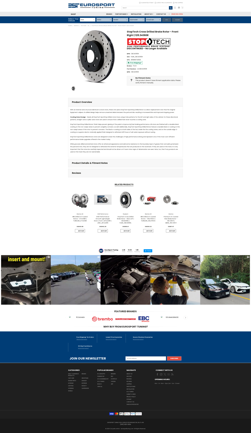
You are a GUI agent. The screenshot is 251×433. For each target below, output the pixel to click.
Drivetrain (85, 378)
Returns (129, 381)
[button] (179, 8)
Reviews (129, 379)
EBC (112, 376)
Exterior (70, 383)
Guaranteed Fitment (147, 3)
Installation (136, 14)
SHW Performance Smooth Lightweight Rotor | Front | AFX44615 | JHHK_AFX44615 (102, 220)
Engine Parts (72, 380)
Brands (109, 14)
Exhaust (84, 380)
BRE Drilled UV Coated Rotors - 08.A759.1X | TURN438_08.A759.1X (148, 219)
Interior (84, 383)
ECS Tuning (100, 381)
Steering (71, 388)
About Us (148, 14)
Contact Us (161, 14)
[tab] (125, 102)
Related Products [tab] (124, 184)
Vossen (113, 381)
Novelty (84, 386)
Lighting (70, 386)
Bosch (99, 384)
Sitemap (129, 399)
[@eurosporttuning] (101, 251)
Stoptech (114, 379)
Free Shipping (179, 3)
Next (185, 318)
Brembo (113, 374)
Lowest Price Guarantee (164, 3)
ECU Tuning (130, 391)
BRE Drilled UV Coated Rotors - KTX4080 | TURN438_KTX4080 (80, 219)
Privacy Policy (131, 397)
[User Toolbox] (175, 8)
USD (161, 389)
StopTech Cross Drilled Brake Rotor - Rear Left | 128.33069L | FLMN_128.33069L (125, 220)
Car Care (71, 378)
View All (99, 386)
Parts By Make (131, 386)
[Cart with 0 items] (182, 8)
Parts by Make (121, 14)
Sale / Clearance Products (73, 374)
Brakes (84, 374)
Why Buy (129, 376)
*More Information (81, 339)
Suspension (85, 388)
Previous (65, 318)
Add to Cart (81, 231)
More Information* (111, 339)
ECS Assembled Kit (103, 379)
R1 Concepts (101, 374)
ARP (112, 384)
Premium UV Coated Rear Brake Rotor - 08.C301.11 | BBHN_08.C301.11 (171, 220)
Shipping (129, 384)
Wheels (70, 391)
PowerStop (100, 376)
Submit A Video (131, 394)
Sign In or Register (133, 404)
